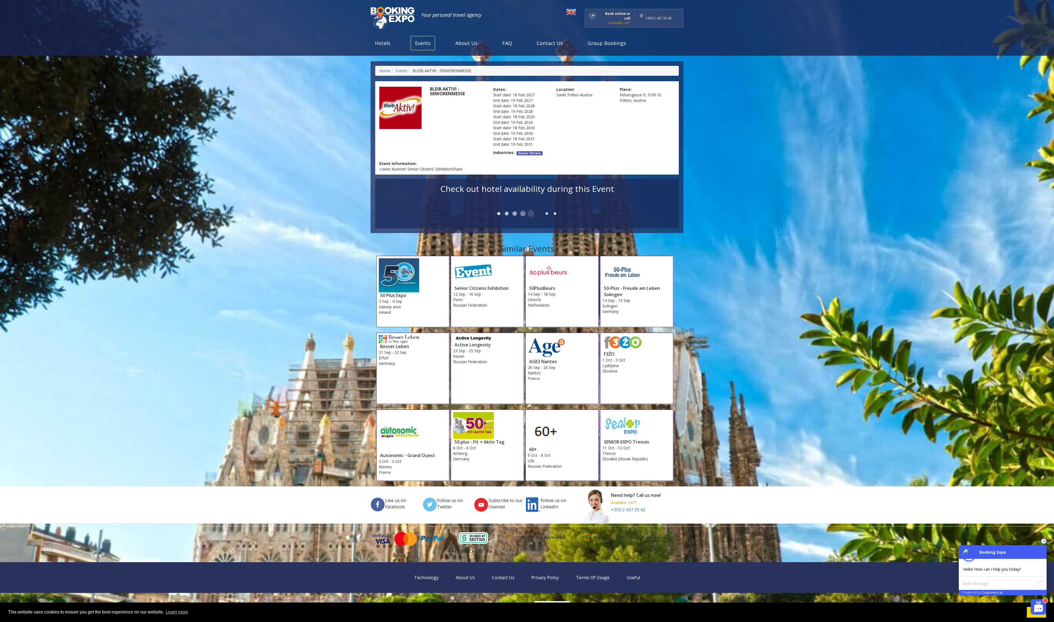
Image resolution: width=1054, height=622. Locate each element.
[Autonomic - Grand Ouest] (399, 431)
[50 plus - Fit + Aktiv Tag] (473, 425)
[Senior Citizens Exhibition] (473, 271)
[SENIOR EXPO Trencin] (622, 425)
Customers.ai (992, 592)
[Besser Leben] (399, 338)
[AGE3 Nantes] (548, 346)
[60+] (548, 428)
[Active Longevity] (473, 337)
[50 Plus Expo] (399, 275)
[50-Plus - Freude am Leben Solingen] (622, 271)
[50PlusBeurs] (548, 271)
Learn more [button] (177, 612)
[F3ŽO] (622, 342)
